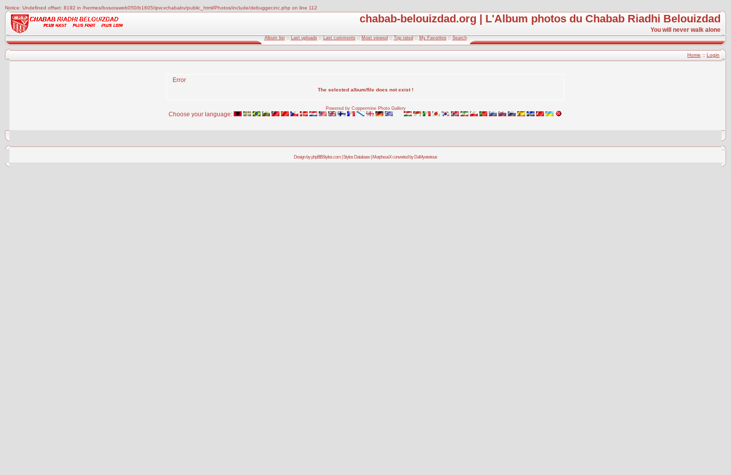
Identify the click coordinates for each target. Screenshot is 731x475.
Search (460, 37)
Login (713, 55)
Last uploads (304, 37)
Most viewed (375, 37)
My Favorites (433, 37)
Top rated (403, 37)
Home (694, 55)
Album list (275, 37)
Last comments (339, 37)
